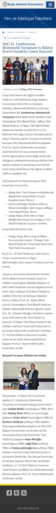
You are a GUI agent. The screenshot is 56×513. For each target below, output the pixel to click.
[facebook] (9, 493)
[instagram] (16, 493)
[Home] (3, 32)
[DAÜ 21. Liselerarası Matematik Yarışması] (28, 70)
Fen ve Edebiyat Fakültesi (28, 18)
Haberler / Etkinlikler (16, 32)
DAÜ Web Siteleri (27, 508)
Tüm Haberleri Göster (18, 37)
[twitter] (24, 493)
